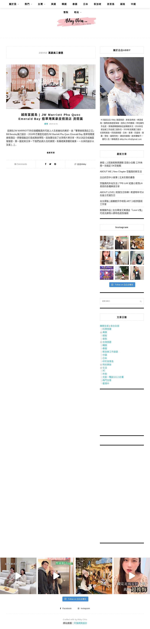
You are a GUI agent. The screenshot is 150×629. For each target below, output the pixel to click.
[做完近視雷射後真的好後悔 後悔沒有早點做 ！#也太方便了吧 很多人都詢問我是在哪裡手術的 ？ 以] (107, 258)
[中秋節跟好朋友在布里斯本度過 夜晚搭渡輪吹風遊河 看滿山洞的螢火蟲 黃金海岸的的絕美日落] (137, 273)
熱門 (27, 4)
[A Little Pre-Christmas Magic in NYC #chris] (137, 242)
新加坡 (97, 4)
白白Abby (81, 164)
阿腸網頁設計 (80, 623)
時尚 (76, 12)
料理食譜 (107, 329)
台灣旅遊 (107, 342)
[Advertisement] (122, 413)
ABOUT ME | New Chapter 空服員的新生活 (121, 171)
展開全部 (104, 326)
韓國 (64, 4)
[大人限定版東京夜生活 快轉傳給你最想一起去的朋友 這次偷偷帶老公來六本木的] (107, 273)
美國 (53, 4)
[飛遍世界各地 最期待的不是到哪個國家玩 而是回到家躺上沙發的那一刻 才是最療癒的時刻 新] (107, 242)
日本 (85, 4)
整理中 (106, 383)
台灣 (40, 4)
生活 (105, 368)
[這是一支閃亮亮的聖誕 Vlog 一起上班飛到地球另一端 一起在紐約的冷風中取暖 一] (122, 242)
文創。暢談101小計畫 (113, 377)
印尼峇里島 (108, 361)
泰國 (75, 4)
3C (104, 370)
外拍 (105, 374)
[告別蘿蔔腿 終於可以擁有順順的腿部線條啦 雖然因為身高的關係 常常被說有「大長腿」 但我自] (122, 273)
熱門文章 (107, 380)
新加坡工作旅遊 (110, 351)
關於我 (13, 4)
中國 (133, 4)
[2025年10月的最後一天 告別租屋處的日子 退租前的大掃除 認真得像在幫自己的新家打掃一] (122, 258)
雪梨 (65, 12)
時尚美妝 (107, 364)
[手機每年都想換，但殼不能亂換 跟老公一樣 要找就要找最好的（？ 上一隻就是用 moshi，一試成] (137, 258)
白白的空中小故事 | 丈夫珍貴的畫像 (117, 177)
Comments (21, 164)
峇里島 (111, 4)
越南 (122, 4)
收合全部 (114, 326)
